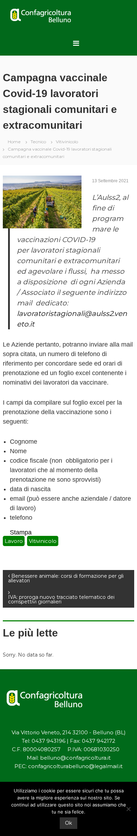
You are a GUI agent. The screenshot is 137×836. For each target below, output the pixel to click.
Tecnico (38, 141)
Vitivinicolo (67, 141)
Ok (68, 823)
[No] (128, 808)
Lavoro (14, 541)
